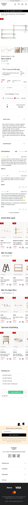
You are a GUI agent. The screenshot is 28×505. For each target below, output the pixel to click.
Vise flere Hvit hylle (7, 381)
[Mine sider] (15, 4)
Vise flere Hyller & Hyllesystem (9, 383)
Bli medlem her (22, 73)
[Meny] (26, 4)
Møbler (2, 14)
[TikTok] (18, 455)
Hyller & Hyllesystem (20, 14)
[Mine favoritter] (19, 4)
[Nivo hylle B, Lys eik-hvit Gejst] (14, 31)
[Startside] (4, 4)
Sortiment (4, 469)
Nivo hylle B (4, 15)
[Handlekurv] (22, 4)
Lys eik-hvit (5, 395)
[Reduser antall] (2, 392)
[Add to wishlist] (7, 248)
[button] (5, 63)
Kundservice (5, 463)
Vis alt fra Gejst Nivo (7, 293)
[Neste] (25, 31)
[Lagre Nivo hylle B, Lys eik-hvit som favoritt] (25, 392)
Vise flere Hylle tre (7, 375)
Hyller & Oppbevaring (10, 14)
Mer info (23, 98)
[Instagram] (14, 455)
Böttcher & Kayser (5, 56)
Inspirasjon (5, 474)
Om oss (4, 480)
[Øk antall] (6, 392)
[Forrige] (2, 31)
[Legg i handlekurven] (10, 247)
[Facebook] (10, 455)
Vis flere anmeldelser (14, 212)
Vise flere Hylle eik (7, 378)
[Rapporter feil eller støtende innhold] (26, 171)
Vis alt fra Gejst (5, 255)
